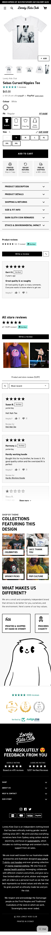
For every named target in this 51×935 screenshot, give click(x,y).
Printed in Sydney (25, 921)
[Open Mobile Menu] (5, 8)
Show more (24, 500)
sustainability (33, 840)
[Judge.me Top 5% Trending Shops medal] (39, 707)
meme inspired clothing (18, 865)
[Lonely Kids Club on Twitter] (30, 809)
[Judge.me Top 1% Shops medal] (25, 707)
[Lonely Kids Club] (28, 8)
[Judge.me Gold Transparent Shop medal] (12, 707)
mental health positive (15, 869)
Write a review (22, 253)
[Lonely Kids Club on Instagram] (21, 809)
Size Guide (43, 132)
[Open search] (5, 386)
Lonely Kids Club (10, 78)
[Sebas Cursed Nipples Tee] (8, 69)
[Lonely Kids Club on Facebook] (25, 809)
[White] (5, 107)
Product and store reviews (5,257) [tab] (25, 377)
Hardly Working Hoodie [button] (15, 478)
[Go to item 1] (16, 355)
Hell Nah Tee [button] (11, 426)
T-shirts (6, 862)
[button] (10, 87)
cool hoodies (16, 862)
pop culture (43, 858)
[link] (25, 87)
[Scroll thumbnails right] (45, 355)
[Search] (12, 8)
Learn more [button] (39, 96)
